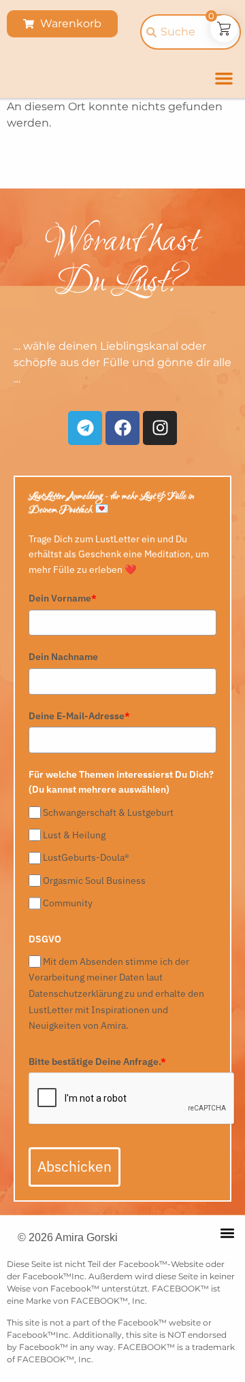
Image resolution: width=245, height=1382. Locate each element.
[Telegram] (85, 428)
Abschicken (74, 1166)
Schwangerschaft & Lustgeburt (108, 812)
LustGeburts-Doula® (86, 858)
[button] (224, 78)
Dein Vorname (63, 598)
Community (68, 903)
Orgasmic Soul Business (94, 880)
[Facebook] (122, 428)
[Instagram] (160, 428)
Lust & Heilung (74, 835)
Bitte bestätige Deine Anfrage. (97, 1061)
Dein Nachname (63, 657)
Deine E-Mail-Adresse (79, 716)
